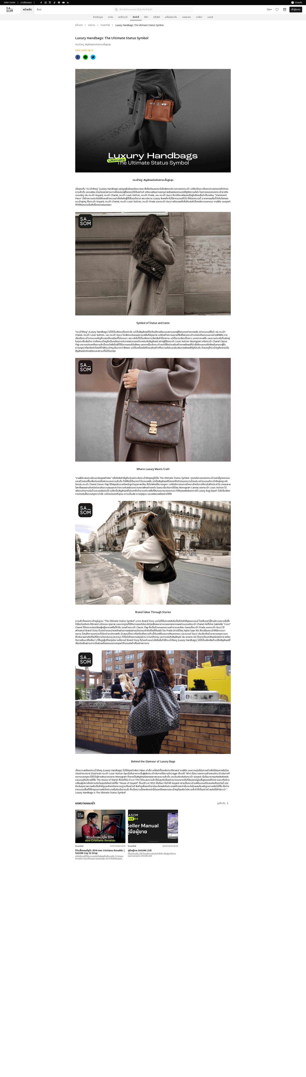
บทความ (91, 25)
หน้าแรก (79, 25)
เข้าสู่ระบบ (295, 9)
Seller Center (9, 2)
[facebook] (77, 57)
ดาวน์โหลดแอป (26, 2)
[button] (153, 9)
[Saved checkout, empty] (285, 9)
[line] (85, 57)
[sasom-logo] (9, 10)
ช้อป (39, 9)
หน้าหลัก (27, 9)
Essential (105, 25)
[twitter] (93, 57)
